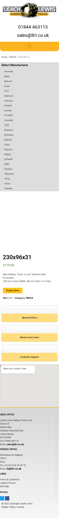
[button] (29, 46)
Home (4, 57)
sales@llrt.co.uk (15, 444)
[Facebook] (7, 498)
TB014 (12, 57)
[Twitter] (2, 498)
